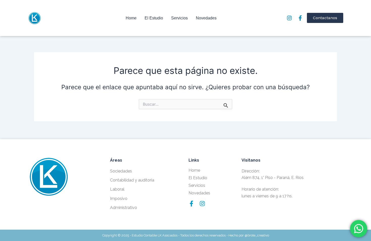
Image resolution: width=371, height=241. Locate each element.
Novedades (206, 18)
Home (131, 18)
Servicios (179, 18)
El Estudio (154, 18)
